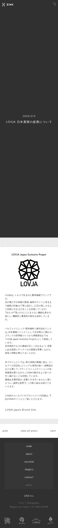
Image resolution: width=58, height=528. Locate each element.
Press (29, 485)
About (29, 454)
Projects (29, 469)
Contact (29, 477)
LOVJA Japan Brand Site (20, 409)
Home (29, 446)
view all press (29, 430)
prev (5, 430)
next (53, 430)
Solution (29, 462)
